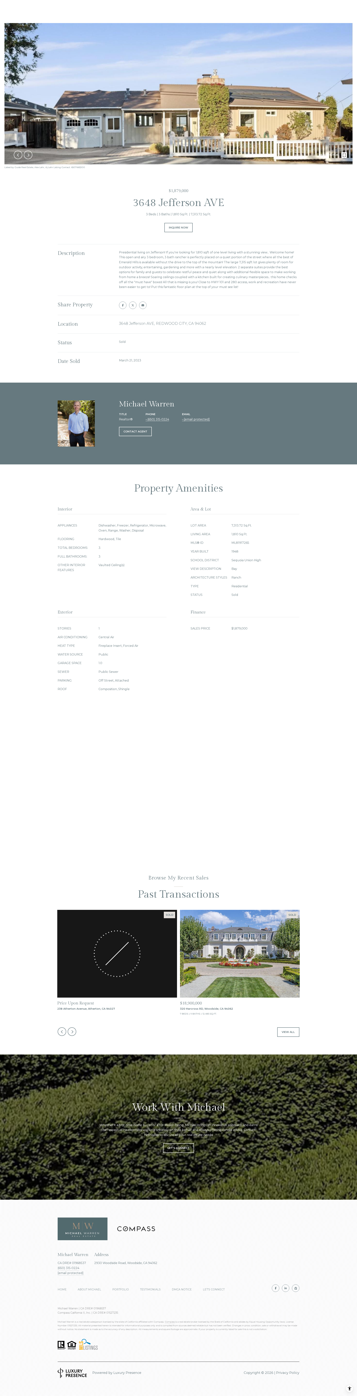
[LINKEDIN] (285, 1288)
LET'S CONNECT (214, 1289)
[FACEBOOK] (275, 1288)
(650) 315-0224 (158, 419)
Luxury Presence (127, 1373)
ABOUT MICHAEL (89, 1289)
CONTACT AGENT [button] (135, 431)
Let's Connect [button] (178, 1148)
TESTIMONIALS (150, 1289)
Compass (170, 1321)
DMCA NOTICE (182, 1289)
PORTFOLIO (120, 1289)
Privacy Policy (287, 1373)
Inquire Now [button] (178, 227)
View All (288, 1032)
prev (18, 155)
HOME (62, 1289)
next (28, 155)
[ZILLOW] (295, 1288)
